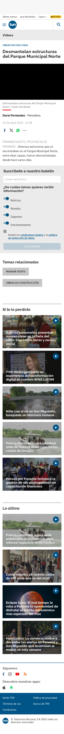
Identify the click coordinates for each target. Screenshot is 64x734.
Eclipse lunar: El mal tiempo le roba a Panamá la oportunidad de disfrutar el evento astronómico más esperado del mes (32, 608)
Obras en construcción (22, 282)
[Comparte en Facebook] (4, 130)
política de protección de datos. (32, 236)
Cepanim (42, 17)
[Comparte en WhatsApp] (18, 130)
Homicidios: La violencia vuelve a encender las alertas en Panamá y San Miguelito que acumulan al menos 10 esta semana (32, 643)
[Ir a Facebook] (4, 674)
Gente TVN (8, 697)
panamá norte (15, 271)
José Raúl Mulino (27, 17)
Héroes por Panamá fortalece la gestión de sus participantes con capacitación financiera (31, 482)
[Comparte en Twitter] (11, 130)
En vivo (56, 17)
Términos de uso (12, 703)
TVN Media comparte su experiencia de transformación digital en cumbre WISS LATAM (30, 375)
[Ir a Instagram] (10, 674)
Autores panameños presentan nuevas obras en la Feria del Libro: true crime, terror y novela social (31, 338)
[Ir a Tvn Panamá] (31, 25)
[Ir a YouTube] (18, 674)
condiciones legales (31, 234)
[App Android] (12, 687)
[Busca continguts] (58, 25)
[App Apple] (5, 687)
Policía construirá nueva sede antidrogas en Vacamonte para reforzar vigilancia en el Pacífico (30, 538)
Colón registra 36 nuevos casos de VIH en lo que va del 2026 (30, 576)
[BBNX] (5, 721)
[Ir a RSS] (26, 674)
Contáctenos (9, 709)
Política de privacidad (45, 697)
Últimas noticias (10, 17)
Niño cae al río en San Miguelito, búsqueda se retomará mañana (31, 413)
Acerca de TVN (41, 703)
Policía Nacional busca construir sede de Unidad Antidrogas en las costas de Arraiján (32, 447)
